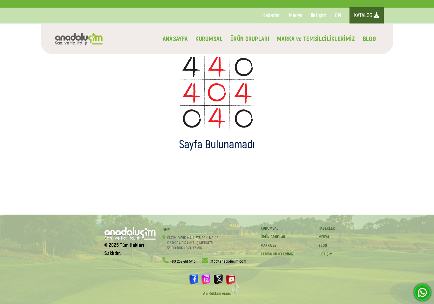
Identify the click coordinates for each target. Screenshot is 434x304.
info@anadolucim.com (227, 261)
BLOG (369, 39)
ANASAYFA (175, 39)
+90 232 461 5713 (182, 261)
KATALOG (364, 15)
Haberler (271, 15)
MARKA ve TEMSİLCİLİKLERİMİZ (316, 39)
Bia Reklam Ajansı (217, 293)
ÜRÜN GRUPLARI (249, 39)
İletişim (318, 15)
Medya (295, 15)
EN (338, 15)
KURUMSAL (209, 39)
